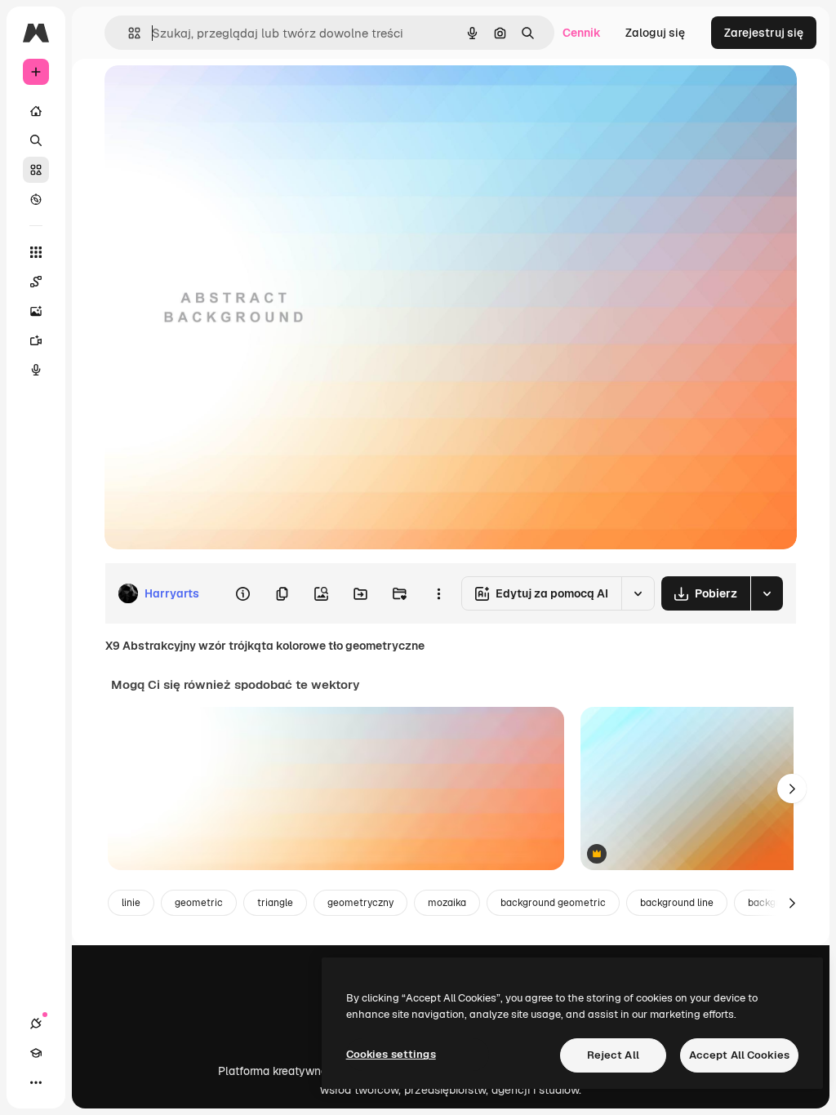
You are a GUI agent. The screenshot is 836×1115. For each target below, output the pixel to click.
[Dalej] (792, 788)
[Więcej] (36, 1082)
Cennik (582, 32)
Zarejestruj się (763, 32)
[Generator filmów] (36, 340)
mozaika (447, 902)
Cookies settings (391, 1054)
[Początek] (36, 111)
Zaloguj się (655, 32)
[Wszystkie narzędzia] (36, 252)
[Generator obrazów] (36, 311)
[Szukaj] (36, 140)
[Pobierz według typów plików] (766, 593)
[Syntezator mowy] (36, 370)
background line (677, 902)
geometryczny (360, 902)
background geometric (553, 902)
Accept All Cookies (739, 1055)
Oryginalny (217, 96)
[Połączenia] (36, 1024)
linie (131, 902)
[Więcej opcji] (438, 593)
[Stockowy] (36, 170)
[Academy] (36, 1053)
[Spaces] (36, 282)
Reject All (613, 1055)
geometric (199, 902)
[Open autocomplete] (127, 33)
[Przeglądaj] (36, 199)
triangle (275, 902)
